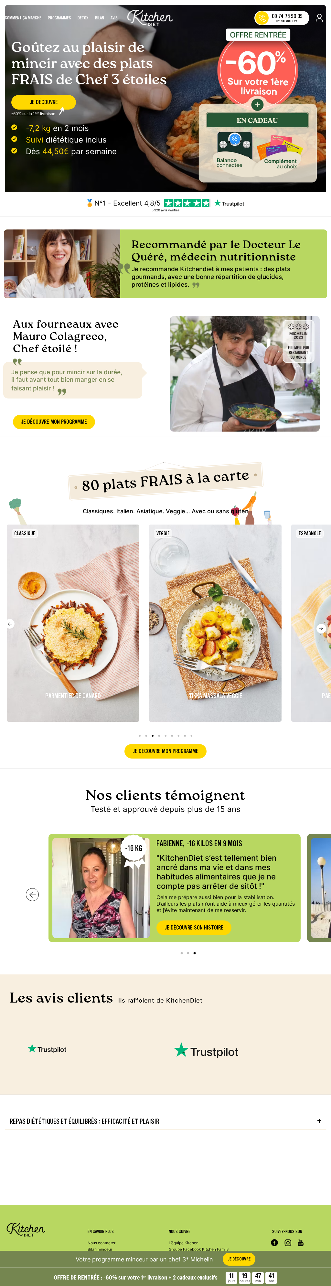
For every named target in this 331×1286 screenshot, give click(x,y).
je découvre (44, 102)
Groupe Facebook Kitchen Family (199, 1249)
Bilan (99, 18)
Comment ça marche (23, 18)
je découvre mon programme (54, 422)
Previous (10, 624)
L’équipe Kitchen (183, 1242)
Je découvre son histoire (194, 927)
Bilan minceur (100, 1249)
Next (321, 628)
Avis (114, 18)
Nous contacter (101, 1242)
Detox (83, 18)
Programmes (59, 18)
